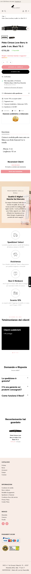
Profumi (4, 465)
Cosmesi (4, 475)
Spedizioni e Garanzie (8, 495)
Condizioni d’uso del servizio (10, 497)
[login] (22, 11)
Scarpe (4, 472)
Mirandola (4, 515)
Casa (3, 16)
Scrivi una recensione (15, 171)
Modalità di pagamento (8, 492)
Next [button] (28, 28)
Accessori (4, 470)
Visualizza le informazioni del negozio (13, 87)
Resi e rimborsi (6, 490)
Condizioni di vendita (7, 488)
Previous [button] (3, 28)
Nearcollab (26, 570)
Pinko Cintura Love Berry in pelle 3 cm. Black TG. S (15, 437)
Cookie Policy (5, 502)
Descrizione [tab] (5, 132)
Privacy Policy (5, 500)
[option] (15, 27)
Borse (3, 468)
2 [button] (14, 352)
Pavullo (4, 520)
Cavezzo (4, 517)
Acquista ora (16, 1)
